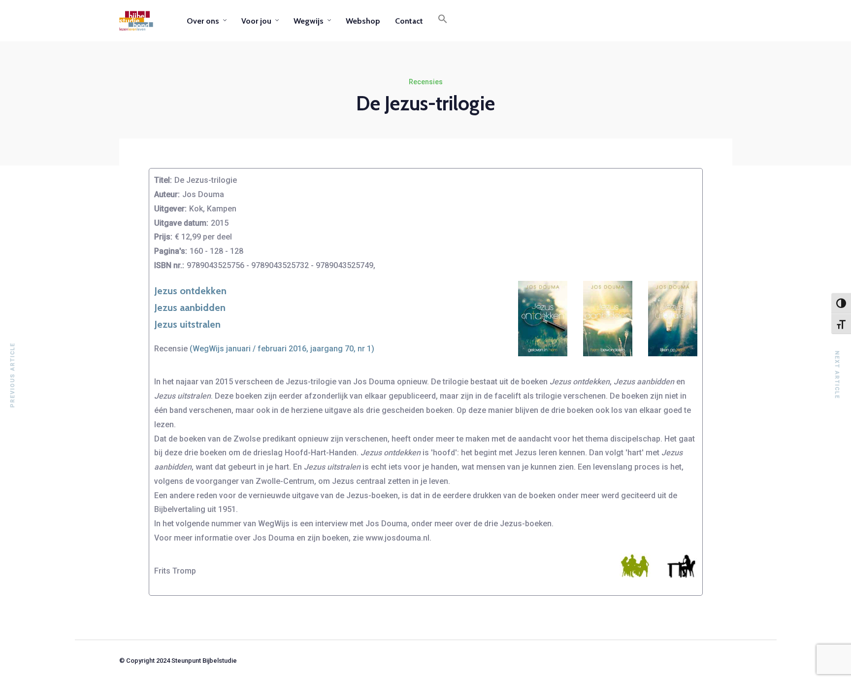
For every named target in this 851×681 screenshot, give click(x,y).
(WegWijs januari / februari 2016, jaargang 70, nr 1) (282, 348)
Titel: (163, 180)
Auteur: (167, 194)
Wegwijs (309, 21)
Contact (409, 21)
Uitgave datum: (181, 223)
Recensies (426, 82)
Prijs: (163, 236)
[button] (443, 21)
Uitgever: (170, 208)
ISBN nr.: (169, 265)
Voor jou (256, 21)
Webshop (363, 21)
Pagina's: (170, 251)
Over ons (203, 21)
